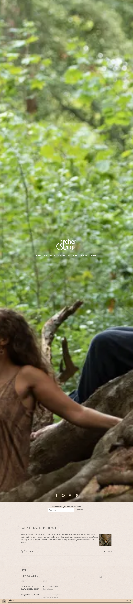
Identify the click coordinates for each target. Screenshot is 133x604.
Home (38, 255)
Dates (84, 255)
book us (99, 577)
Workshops (73, 255)
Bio (45, 255)
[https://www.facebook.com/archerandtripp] (56, 495)
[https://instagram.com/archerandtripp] (63, 495)
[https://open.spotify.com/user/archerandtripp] (77, 495)
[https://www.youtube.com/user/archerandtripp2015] (70, 495)
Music (53, 255)
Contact (94, 255)
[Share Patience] (105, 552)
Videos (61, 255)
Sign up (80, 510)
